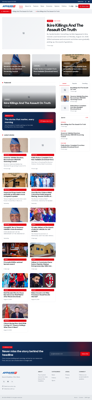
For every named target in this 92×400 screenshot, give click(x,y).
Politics (64, 6)
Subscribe (85, 354)
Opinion (56, 6)
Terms (67, 378)
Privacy (67, 375)
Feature (35, 6)
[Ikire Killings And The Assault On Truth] (23, 33)
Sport (78, 6)
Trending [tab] (84, 83)
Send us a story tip (10, 386)
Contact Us (85, 6)
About (75, 397)
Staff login (87, 397)
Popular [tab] (74, 83)
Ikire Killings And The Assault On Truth (20, 11)
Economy (49, 6)
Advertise (80, 1)
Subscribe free (47, 121)
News (42, 6)
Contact (81, 397)
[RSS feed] (12, 381)
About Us (28, 6)
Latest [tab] (64, 83)
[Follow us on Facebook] (89, 2)
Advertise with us (9, 389)
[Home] (9, 6)
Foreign (71, 6)
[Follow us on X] (85, 2)
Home (21, 6)
